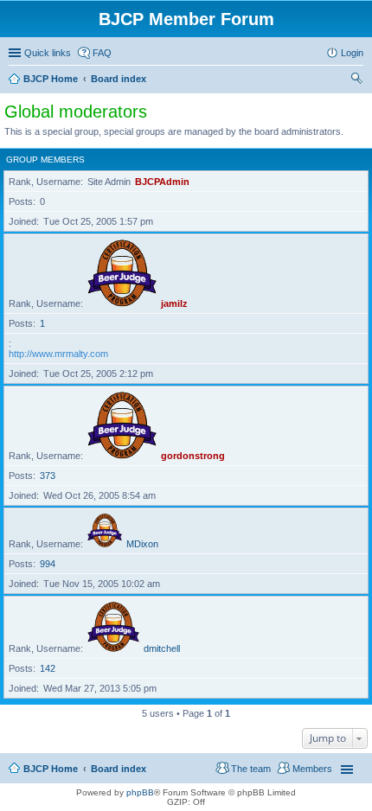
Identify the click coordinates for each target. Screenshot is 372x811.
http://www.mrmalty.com (58, 353)
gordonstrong (193, 455)
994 (47, 564)
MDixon (142, 544)
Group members (45, 159)
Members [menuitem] (312, 768)
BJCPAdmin (162, 181)
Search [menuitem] (356, 80)
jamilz (174, 303)
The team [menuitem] (251, 768)
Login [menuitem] (352, 53)
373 (47, 475)
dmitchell (162, 648)
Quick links (47, 53)
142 (47, 668)
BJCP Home (50, 768)
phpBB (140, 792)
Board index (118, 768)
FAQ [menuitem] (102, 53)
